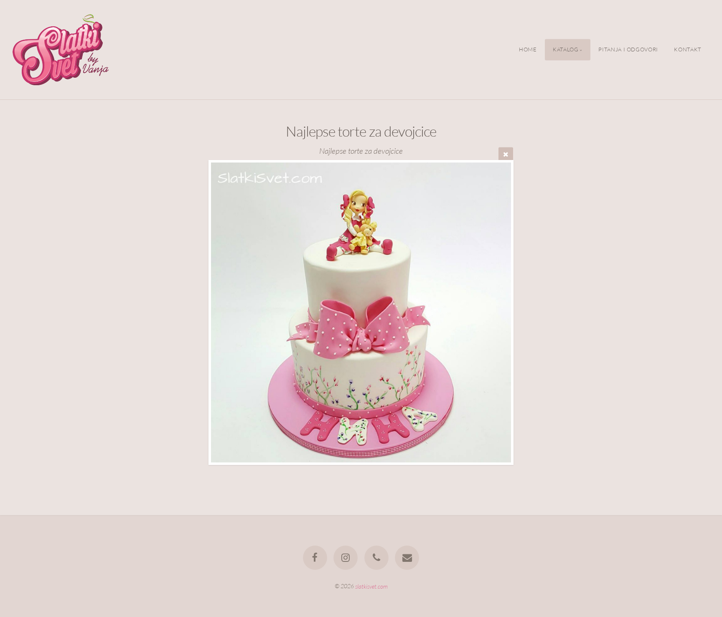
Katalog (565, 49)
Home (528, 49)
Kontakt (687, 49)
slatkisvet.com (371, 585)
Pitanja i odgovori (628, 49)
